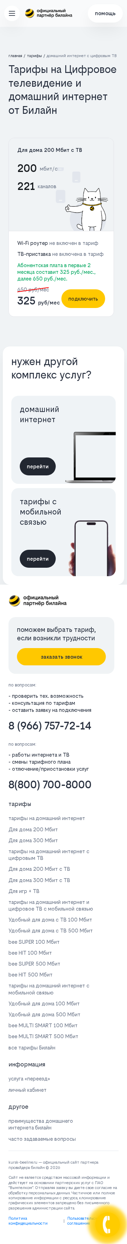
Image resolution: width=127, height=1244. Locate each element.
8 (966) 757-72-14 (49, 726)
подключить (83, 299)
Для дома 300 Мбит (33, 840)
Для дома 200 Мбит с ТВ (49, 150)
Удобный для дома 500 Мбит (44, 1014)
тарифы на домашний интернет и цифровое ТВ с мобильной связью (50, 905)
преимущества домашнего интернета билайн (40, 1124)
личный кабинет (27, 1090)
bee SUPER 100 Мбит (34, 942)
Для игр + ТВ (24, 891)
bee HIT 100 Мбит (30, 953)
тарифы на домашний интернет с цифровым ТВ (48, 854)
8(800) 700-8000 (50, 784)
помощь (105, 13)
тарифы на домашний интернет (46, 818)
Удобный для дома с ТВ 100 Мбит (50, 920)
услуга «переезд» (29, 1079)
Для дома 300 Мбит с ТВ (39, 880)
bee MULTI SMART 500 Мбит (43, 1036)
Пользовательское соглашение (84, 1221)
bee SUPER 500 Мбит (34, 964)
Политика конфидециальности (28, 1221)
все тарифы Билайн (31, 1048)
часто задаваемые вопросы (42, 1139)
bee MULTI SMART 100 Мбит (43, 1025)
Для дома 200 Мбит (33, 829)
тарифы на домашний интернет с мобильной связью (48, 989)
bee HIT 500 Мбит (30, 975)
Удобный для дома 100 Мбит (44, 1003)
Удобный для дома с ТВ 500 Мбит (50, 931)
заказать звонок (61, 657)
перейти (38, 466)
